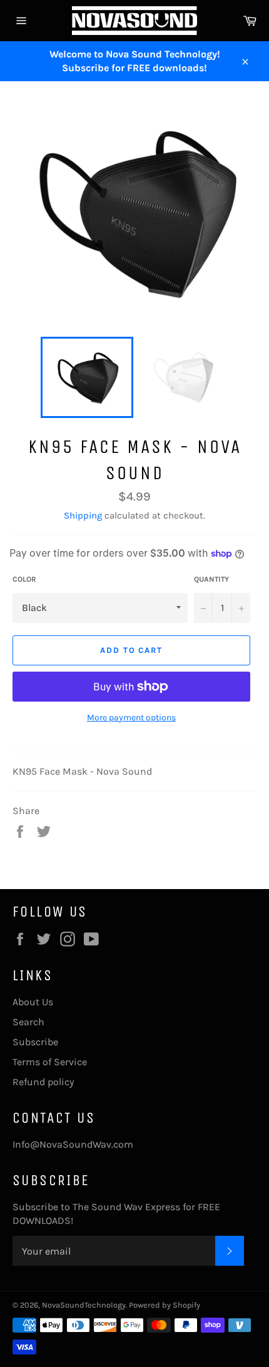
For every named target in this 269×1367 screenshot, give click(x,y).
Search (28, 1022)
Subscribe (35, 1042)
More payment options (131, 717)
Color (24, 579)
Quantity (211, 579)
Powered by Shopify (164, 1305)
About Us (33, 1002)
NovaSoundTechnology (84, 1305)
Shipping (83, 515)
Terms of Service (50, 1062)
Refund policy (43, 1082)
